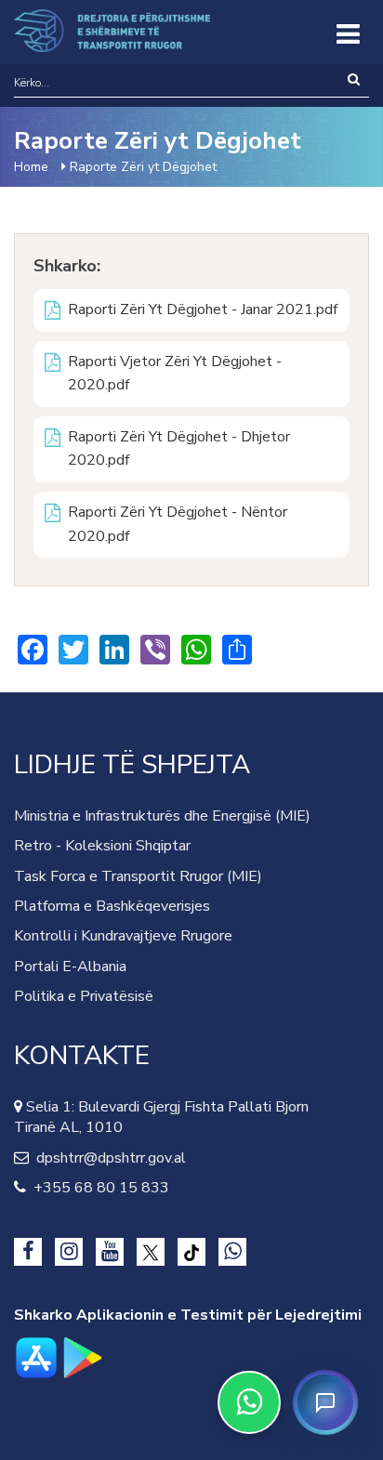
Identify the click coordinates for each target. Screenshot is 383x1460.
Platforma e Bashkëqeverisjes (112, 906)
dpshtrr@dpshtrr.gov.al (107, 1158)
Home (31, 167)
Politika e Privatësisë (83, 996)
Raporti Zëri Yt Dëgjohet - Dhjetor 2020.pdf (179, 449)
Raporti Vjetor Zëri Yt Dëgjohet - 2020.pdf (175, 373)
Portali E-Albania (70, 966)
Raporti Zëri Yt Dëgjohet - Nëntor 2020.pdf (177, 524)
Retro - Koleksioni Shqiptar (102, 845)
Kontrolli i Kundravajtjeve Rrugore (123, 936)
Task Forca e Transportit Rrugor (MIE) (138, 876)
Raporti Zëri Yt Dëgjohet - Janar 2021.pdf (202, 309)
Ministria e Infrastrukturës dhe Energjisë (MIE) (162, 816)
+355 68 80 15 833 (97, 1187)
